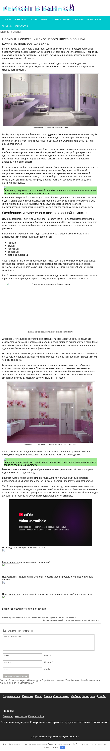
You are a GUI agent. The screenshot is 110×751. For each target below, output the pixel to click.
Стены (6, 19)
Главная (5, 31)
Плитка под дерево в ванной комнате (71, 620)
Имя (46, 655)
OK (62, 747)
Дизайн (7, 26)
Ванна (45, 19)
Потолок (20, 19)
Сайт (47, 669)
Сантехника (61, 19)
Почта (47, 662)
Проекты (21, 26)
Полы (33, 19)
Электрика (94, 19)
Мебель (78, 19)
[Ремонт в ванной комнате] (38, 8)
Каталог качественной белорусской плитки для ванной (39, 617)
